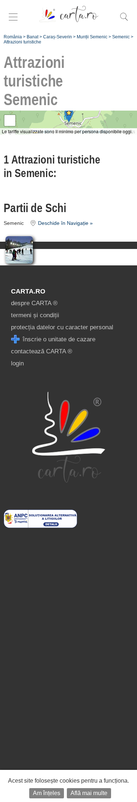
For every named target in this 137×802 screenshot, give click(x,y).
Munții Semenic (92, 36)
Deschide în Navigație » (65, 223)
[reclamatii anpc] (40, 526)
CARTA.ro (28, 291)
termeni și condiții (35, 315)
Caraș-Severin (57, 36)
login (17, 363)
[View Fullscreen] (9, 120)
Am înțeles (46, 793)
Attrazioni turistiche (22, 42)
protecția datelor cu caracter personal (62, 327)
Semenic (121, 36)
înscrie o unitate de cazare (58, 339)
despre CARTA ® (34, 303)
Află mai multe (89, 793)
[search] (124, 21)
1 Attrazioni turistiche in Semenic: (52, 166)
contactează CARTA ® (41, 351)
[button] (68, 115)
